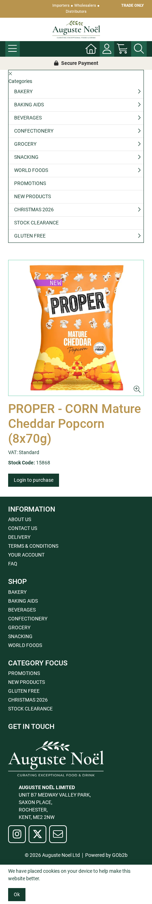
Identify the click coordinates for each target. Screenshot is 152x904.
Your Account (26, 555)
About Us (19, 519)
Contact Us (22, 528)
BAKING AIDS (29, 104)
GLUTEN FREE (30, 236)
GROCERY (25, 144)
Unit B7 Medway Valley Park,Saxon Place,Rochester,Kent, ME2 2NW (55, 802)
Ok (17, 894)
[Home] (91, 49)
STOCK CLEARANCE (36, 222)
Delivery (19, 537)
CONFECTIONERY (33, 131)
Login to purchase (33, 480)
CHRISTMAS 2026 (34, 209)
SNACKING (26, 157)
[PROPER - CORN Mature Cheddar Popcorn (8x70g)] (76, 328)
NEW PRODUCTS (32, 196)
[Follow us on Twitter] (37, 834)
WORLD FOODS (31, 170)
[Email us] (58, 834)
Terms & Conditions (33, 546)
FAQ (12, 564)
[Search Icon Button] (139, 49)
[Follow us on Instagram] (17, 834)
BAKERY (23, 91)
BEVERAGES (28, 118)
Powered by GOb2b (106, 855)
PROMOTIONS (30, 183)
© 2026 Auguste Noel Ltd (52, 855)
